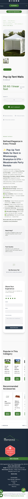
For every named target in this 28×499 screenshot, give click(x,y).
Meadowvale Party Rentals (17, 495)
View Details (7, 379)
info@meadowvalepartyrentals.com (16, 467)
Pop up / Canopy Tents (9, 22)
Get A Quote (14, 459)
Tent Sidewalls (19, 23)
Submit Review (14, 327)
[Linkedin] (16, 1)
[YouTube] (18, 1)
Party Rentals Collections (14, 479)
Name (6, 301)
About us (14, 486)
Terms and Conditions (14, 484)
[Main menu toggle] (26, 5)
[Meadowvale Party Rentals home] (11, 438)
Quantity (5, 96)
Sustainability (14, 477)
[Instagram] (11, 1)
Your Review (8, 315)
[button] (14, 5)
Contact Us (14, 481)
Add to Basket (7, 414)
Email (6, 308)
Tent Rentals (11, 20)
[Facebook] (9, 1)
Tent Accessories (8, 23)
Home (4, 20)
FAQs (14, 483)
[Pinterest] (14, 1)
